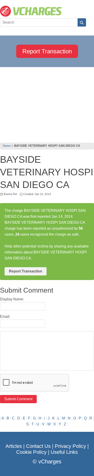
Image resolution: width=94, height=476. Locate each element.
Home (6, 145)
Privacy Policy (70, 446)
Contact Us (38, 446)
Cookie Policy (31, 452)
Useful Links (64, 452)
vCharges (49, 461)
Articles (13, 446)
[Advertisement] (47, 104)
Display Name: (12, 299)
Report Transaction (47, 51)
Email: (5, 316)
